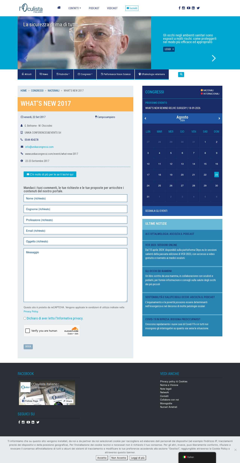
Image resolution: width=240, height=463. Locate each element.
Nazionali (53, 90)
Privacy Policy (31, 311)
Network (164, 392)
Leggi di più (138, 457)
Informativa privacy (69, 318)
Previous (26, 58)
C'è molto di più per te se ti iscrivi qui (51, 174)
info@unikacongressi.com (39, 147)
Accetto (101, 457)
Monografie (166, 403)
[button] (181, 74)
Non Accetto (118, 457)
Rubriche (63, 74)
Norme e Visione (169, 385)
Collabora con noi (169, 399)
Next (214, 58)
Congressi (85, 74)
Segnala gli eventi (156, 211)
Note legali (166, 388)
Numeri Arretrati (168, 407)
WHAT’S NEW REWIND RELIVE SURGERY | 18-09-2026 (172, 108)
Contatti (73, 8)
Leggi (168, 49)
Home (24, 90)
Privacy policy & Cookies (174, 381)
